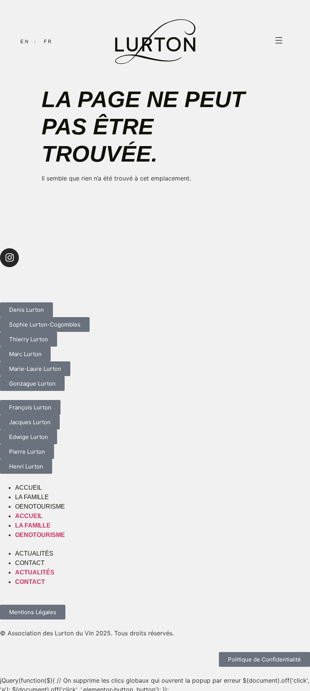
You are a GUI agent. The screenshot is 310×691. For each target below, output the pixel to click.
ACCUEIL (28, 487)
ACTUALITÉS (34, 553)
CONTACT (30, 563)
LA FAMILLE (32, 497)
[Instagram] (9, 257)
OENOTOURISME (40, 506)
